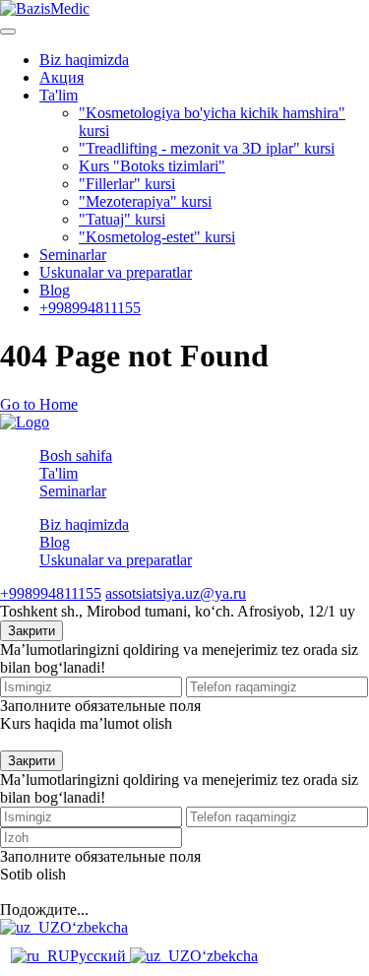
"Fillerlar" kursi (127, 183)
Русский (100, 955)
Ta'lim (58, 95)
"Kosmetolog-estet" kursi (157, 236)
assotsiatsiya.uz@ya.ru (175, 593)
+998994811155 (90, 307)
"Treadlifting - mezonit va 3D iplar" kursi (207, 148)
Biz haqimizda (84, 59)
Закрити (31, 630)
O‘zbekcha (94, 927)
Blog (54, 290)
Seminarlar (72, 254)
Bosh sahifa (75, 455)
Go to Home (39, 404)
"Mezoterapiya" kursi (145, 201)
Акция (61, 77)
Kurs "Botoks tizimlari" (152, 166)
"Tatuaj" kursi (122, 219)
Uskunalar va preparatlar (115, 272)
